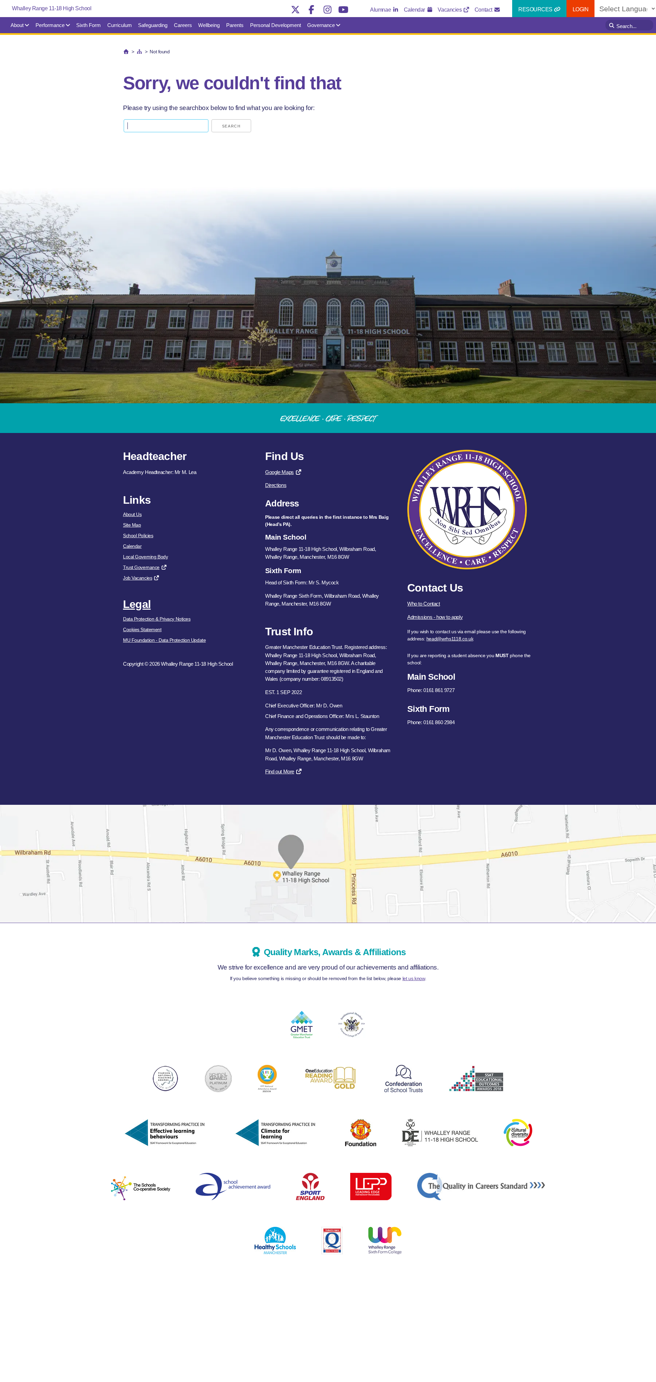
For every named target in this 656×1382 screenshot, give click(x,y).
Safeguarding (152, 25)
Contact (484, 10)
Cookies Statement (142, 629)
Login (581, 9)
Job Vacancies (137, 578)
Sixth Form (88, 25)
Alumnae (381, 10)
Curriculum (119, 25)
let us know (413, 978)
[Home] (126, 51)
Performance (50, 25)
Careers (183, 25)
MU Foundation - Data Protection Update (164, 640)
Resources (536, 9)
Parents (235, 25)
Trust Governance (141, 567)
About (17, 25)
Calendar (415, 10)
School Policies (138, 535)
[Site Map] (139, 51)
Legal (137, 604)
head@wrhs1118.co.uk (449, 638)
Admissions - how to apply (435, 617)
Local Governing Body (145, 556)
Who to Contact (423, 604)
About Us (132, 514)
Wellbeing (209, 25)
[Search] (612, 25)
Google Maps (279, 472)
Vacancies (450, 10)
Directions (275, 485)
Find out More (279, 771)
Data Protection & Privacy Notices (156, 619)
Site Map (132, 525)
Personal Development (275, 25)
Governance (321, 25)
